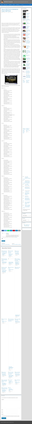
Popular (27, 10)
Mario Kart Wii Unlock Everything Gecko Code (4, 391)
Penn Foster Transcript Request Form (28, 20)
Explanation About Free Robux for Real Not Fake (28, 64)
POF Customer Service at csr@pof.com (27, 81)
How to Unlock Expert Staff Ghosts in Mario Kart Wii (4, 384)
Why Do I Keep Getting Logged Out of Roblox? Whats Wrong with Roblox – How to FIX (26, 77)
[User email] (2, 238)
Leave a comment (11, 12)
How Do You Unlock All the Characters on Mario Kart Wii (11, 376)
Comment (3, 399)
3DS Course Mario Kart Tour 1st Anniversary (11, 255)
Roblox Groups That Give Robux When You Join (28, 72)
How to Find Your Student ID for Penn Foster (28, 31)
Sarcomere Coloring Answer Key (28, 23)
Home (2, 4)
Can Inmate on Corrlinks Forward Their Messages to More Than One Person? (26, 42)
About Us (14, 4)
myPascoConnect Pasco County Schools (28, 35)
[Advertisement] (11, 17)
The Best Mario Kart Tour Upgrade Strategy (4, 254)
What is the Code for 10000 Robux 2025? (28, 68)
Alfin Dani (16, 255)
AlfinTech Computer (8, 1)
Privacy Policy (6, 4)
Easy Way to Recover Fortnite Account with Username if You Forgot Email (26, 182)
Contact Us (17, 4)
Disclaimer (10, 4)
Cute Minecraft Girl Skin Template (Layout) (27, 203)
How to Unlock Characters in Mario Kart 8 (11, 390)
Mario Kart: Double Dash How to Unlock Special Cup (11, 263)
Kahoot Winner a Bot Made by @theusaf (28, 27)
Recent (24, 10)
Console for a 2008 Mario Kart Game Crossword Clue (4, 271)
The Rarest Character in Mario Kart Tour (11, 382)
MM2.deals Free (27, 191)
